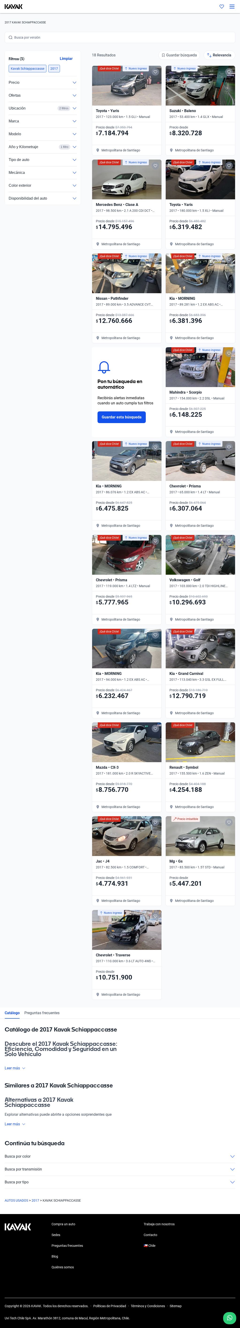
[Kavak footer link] (18, 1246)
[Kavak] (11, 6)
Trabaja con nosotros (159, 1224)
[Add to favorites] (155, 72)
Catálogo (12, 1013)
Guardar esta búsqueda (122, 417)
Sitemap (176, 1306)
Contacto (150, 1235)
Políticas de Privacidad (109, 1306)
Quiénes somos (63, 1267)
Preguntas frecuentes (42, 1013)
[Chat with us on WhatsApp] (229, 1318)
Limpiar (66, 58)
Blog (55, 1256)
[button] (27, 68)
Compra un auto (63, 1224)
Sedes (56, 1235)
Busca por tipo (17, 1182)
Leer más (12, 1068)
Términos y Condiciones (148, 1306)
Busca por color (17, 1156)
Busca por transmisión (23, 1169)
